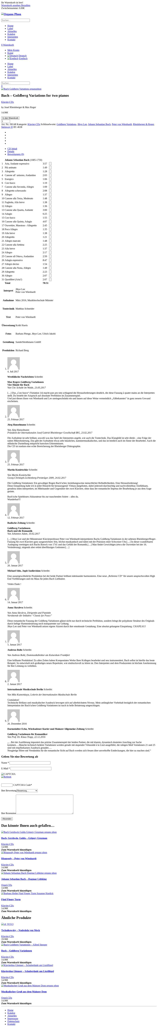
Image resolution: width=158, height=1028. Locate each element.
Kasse (10, 53)
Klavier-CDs (7, 102)
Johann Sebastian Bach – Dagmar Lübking (24, 879)
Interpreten (12, 37)
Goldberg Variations (66, 124)
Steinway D (7, 127)
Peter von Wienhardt (122, 124)
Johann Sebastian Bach (99, 124)
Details (10, 151)
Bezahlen (25, 5)
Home (10, 25)
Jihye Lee (82, 124)
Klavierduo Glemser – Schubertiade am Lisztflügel (27, 971)
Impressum (12, 1018)
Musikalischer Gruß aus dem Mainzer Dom (24, 991)
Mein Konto (13, 50)
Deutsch (23, 55)
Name (5, 762)
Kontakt (11, 39)
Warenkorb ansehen (11, 5)
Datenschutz (13, 1021)
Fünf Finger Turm (11, 899)
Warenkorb (7, 45)
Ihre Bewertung (9, 790)
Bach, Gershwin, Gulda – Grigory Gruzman (24, 838)
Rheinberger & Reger (143, 124)
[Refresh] (6, 776)
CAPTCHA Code (22, 785)
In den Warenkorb (10, 118)
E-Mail (5, 768)
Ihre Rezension (8, 813)
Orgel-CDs (6, 885)
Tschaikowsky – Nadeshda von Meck (20, 930)
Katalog (11, 34)
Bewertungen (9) (15, 154)
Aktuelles (12, 31)
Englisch (23, 58)
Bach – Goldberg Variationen (16, 950)
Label (10, 28)
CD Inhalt (12, 148)
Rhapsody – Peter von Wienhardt (18, 858)
